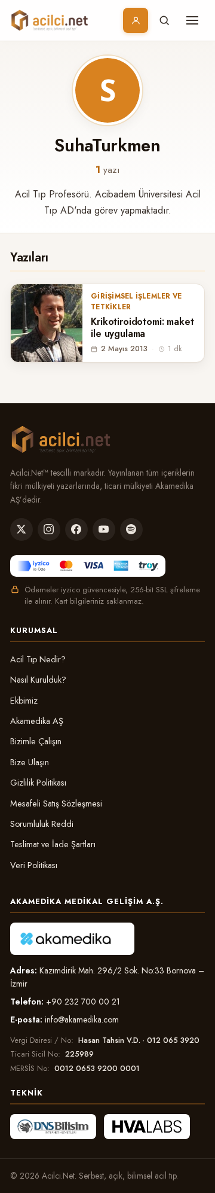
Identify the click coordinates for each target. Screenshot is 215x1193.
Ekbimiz (24, 701)
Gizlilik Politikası (38, 783)
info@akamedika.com (82, 1019)
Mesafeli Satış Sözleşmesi (56, 803)
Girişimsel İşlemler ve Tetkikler (136, 301)
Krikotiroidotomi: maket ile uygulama (142, 328)
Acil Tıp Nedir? (38, 659)
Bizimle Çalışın (36, 741)
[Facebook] (76, 529)
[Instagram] (49, 529)
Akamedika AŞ (36, 721)
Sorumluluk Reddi (41, 824)
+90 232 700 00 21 (83, 1002)
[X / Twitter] (21, 529)
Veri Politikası (33, 865)
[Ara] (164, 20)
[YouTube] (104, 529)
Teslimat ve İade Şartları (53, 844)
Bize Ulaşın (29, 762)
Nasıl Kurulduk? (38, 680)
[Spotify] (131, 529)
